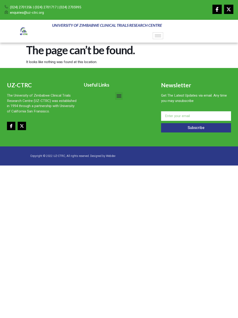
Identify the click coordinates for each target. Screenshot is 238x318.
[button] (119, 96)
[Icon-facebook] (217, 9)
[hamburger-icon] (158, 35)
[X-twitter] (228, 9)
